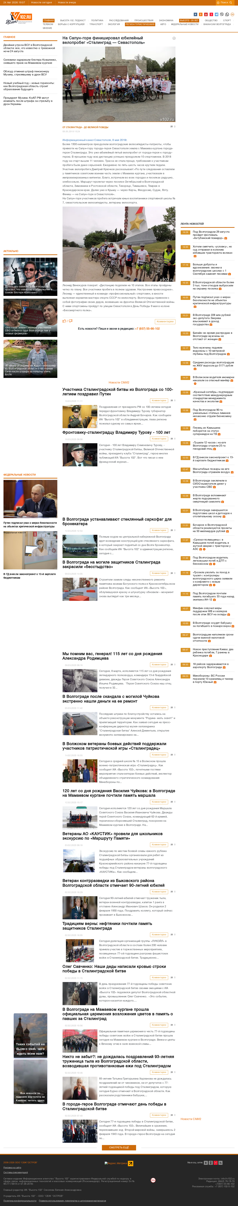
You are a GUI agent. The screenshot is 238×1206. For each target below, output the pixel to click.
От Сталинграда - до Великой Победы (85, 127)
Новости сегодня (41, 3)
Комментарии (165, 322)
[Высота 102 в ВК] (196, 15)
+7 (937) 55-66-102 (147, 329)
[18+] (233, 15)
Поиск (224, 3)
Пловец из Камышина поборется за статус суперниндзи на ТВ (206, 431)
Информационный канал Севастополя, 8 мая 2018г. (95, 140)
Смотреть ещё (119, 1148)
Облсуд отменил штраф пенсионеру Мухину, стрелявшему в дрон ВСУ (26, 73)
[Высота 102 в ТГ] (217, 15)
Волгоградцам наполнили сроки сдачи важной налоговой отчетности (213, 637)
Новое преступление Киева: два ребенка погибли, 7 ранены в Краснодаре (213, 652)
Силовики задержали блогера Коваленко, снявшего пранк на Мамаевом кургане (30, 61)
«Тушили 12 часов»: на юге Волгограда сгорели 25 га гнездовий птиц (209, 445)
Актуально (10, 251)
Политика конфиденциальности (19, 1201)
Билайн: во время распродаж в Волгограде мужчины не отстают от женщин (212, 336)
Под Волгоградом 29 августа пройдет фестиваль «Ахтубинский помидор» (211, 235)
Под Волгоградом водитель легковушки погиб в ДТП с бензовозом (210, 561)
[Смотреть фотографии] (225, 238)
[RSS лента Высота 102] (220, 1163)
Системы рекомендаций (15, 1173)
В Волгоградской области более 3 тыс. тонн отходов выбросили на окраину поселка (213, 285)
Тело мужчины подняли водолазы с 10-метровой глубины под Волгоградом (209, 351)
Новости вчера (67, 3)
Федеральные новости (19, 475)
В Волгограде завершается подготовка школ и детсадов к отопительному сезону (212, 513)
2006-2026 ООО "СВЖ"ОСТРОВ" (20, 1163)
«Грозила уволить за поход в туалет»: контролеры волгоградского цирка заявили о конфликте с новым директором (212, 578)
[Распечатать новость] (174, 38)
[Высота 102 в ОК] (201, 15)
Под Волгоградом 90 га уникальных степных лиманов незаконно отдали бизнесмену (212, 413)
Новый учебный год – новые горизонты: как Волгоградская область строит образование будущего (29, 86)
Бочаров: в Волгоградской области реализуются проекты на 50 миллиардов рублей (212, 528)
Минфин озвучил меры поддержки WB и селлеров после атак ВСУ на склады (210, 611)
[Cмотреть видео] (195, 383)
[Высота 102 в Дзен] (211, 15)
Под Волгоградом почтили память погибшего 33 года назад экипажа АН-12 (213, 596)
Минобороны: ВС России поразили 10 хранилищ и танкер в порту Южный (213, 679)
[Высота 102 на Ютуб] (206, 15)
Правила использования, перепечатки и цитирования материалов (72, 1201)
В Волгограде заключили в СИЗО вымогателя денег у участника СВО (210, 484)
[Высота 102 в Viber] (222, 15)
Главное (9, 37)
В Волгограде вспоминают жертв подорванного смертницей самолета (209, 498)
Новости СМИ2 (119, 383)
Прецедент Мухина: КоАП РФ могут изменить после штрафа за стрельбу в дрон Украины (28, 101)
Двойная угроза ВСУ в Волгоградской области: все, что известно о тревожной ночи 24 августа (29, 48)
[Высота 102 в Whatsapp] (227, 15)
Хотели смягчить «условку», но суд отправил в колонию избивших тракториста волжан (212, 250)
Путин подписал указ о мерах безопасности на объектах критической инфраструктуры (212, 300)
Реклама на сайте (12, 1168)
